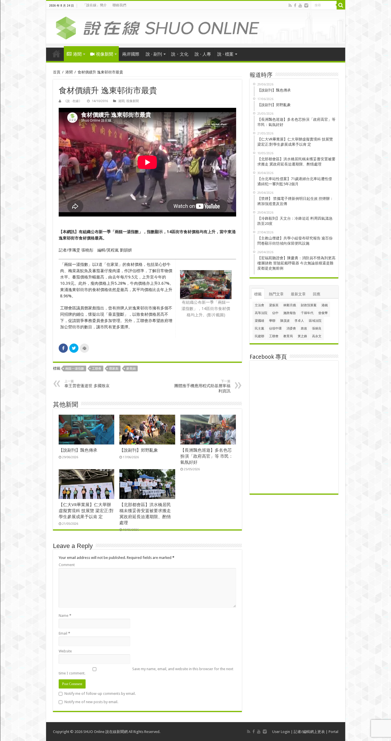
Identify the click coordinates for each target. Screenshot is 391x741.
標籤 (258, 294)
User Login (281, 732)
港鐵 (324, 305)
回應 (316, 294)
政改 (304, 328)
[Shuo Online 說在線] (195, 27)
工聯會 (96, 368)
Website (65, 651)
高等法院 (261, 313)
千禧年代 (307, 313)
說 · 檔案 (225, 54)
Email (64, 633)
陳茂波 (285, 321)
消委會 (291, 328)
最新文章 (298, 294)
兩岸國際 (130, 54)
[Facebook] (295, 5)
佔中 (275, 313)
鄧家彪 (114, 368)
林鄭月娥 (289, 305)
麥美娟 (131, 368)
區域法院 (315, 321)
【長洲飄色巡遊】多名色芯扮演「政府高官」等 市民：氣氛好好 (206, 456)
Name (65, 615)
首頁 (56, 54)
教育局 (288, 336)
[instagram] (306, 5)
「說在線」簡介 (95, 5)
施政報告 (289, 313)
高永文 (316, 336)
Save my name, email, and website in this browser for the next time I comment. (146, 671)
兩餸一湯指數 (74, 368)
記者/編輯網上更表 (309, 732)
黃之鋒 (302, 336)
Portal (333, 732)
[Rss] (290, 5)
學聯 (272, 321)
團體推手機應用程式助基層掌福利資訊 (202, 386)
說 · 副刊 (154, 54)
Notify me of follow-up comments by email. (100, 693)
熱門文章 (276, 294)
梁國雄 (259, 321)
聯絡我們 (119, 5)
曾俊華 (323, 313)
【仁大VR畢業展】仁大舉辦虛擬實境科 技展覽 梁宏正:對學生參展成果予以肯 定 (86, 510)
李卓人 (299, 321)
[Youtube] (300, 5)
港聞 (77, 54)
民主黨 (259, 328)
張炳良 (316, 328)
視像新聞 (104, 54)
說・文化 (179, 54)
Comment (67, 565)
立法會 (259, 305)
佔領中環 (275, 328)
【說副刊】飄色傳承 (78, 450)
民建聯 (259, 336)
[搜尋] (341, 5)
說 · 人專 (203, 54)
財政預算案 (309, 305)
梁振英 (274, 305)
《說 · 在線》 (73, 101)
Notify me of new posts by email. (91, 702)
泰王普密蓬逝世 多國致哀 (87, 383)
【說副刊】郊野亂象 (138, 450)
